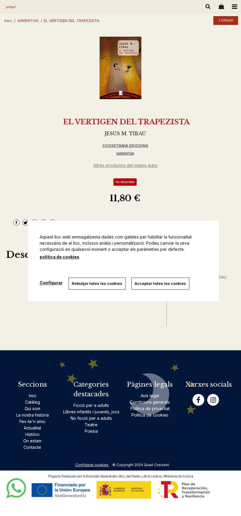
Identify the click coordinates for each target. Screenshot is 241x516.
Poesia (91, 431)
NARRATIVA (125, 153)
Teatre (91, 424)
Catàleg (32, 402)
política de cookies (59, 256)
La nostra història (32, 414)
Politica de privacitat (150, 408)
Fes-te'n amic (32, 421)
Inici (32, 395)
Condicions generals (150, 402)
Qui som (32, 408)
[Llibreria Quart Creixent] (10, 7)
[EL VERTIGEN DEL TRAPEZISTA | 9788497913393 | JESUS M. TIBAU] (120, 68)
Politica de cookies (149, 414)
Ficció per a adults (91, 405)
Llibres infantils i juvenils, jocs (91, 411)
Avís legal (150, 395)
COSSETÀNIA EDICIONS (125, 145)
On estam (32, 440)
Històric (32, 434)
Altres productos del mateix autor (125, 165)
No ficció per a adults (91, 418)
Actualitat (32, 427)
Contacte (32, 447)
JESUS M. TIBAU (125, 133)
